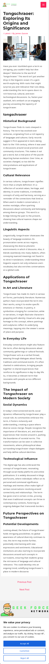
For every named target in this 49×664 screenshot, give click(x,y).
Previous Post (24, 581)
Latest (7, 33)
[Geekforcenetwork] (9, 4)
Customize (24, 651)
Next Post (24, 589)
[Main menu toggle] (43, 5)
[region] (24, 641)
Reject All (24, 658)
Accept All (24, 643)
